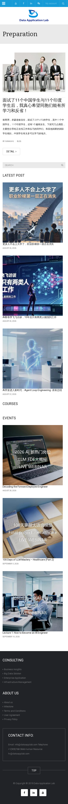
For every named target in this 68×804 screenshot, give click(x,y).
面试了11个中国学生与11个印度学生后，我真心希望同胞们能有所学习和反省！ (34, 105)
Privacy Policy (10, 719)
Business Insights (13, 669)
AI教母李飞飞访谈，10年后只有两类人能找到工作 (29, 317)
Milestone (8, 706)
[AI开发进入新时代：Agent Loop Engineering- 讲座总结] (33, 359)
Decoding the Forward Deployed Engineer (25, 486)
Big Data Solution (12, 673)
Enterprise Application (15, 677)
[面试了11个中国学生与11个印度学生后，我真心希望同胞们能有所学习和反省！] (34, 72)
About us (8, 702)
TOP (34, 770)
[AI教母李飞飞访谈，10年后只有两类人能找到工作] (33, 286)
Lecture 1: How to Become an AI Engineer (25, 632)
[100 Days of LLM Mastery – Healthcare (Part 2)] (33, 528)
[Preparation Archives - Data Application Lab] (34, 15)
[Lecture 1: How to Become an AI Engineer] (33, 601)
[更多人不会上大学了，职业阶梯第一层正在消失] (33, 212)
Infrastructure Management (17, 682)
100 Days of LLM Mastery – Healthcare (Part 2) (28, 559)
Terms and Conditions (15, 710)
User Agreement (12, 715)
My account (51, 3)
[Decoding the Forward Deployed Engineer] (33, 455)
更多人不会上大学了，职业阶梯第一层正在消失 (28, 244)
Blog (19, 141)
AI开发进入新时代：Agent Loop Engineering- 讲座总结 (32, 390)
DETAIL (10, 151)
